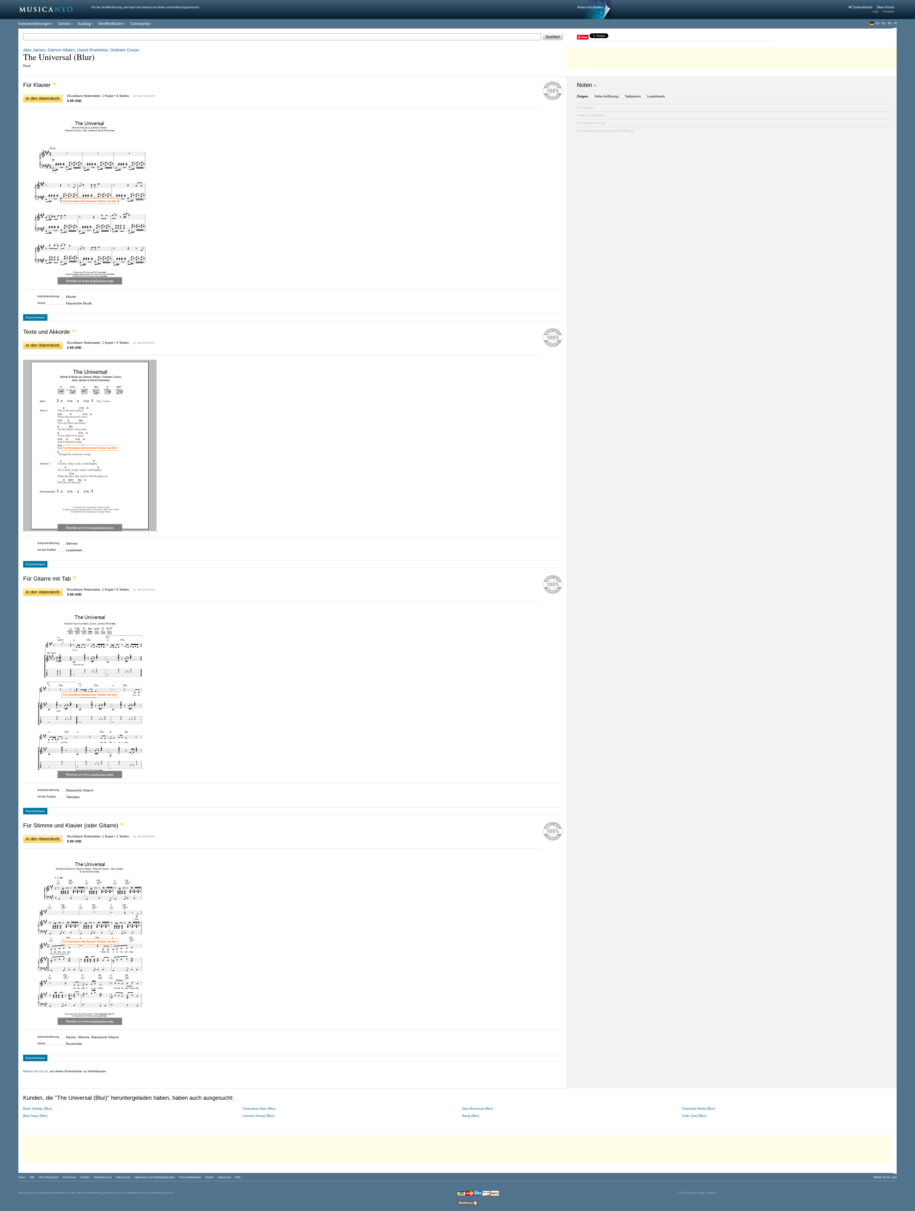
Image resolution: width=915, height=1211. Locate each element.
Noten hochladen (590, 7)
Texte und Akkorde (591, 115)
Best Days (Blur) (35, 1116)
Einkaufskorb (863, 7)
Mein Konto (885, 7)
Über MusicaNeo (48, 1177)
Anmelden (888, 11)
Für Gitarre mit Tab (591, 123)
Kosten (209, 1177)
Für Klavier (585, 108)
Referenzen (69, 1177)
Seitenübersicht (103, 1177)
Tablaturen (633, 96)
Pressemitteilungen (190, 1177)
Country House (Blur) (258, 1116)
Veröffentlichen (110, 24)
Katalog (84, 24)
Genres (64, 24)
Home (21, 1177)
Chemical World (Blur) (698, 1108)
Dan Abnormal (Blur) (477, 1108)
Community (140, 24)
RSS (237, 1177)
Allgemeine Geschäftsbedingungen (155, 1177)
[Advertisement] (732, 57)
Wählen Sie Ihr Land (885, 1177)
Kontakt (85, 1177)
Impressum (224, 1177)
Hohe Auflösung (606, 96)
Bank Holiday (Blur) (37, 1108)
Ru (890, 23)
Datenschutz (123, 1177)
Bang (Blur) (470, 1116)
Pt (895, 23)
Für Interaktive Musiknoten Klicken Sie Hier (90, 201)
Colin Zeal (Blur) (694, 1116)
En (883, 23)
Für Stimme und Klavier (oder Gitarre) (605, 130)
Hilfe (32, 1177)
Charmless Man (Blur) (259, 1108)
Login (875, 11)
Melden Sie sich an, (36, 1071)
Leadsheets (656, 96)
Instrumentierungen (34, 24)
